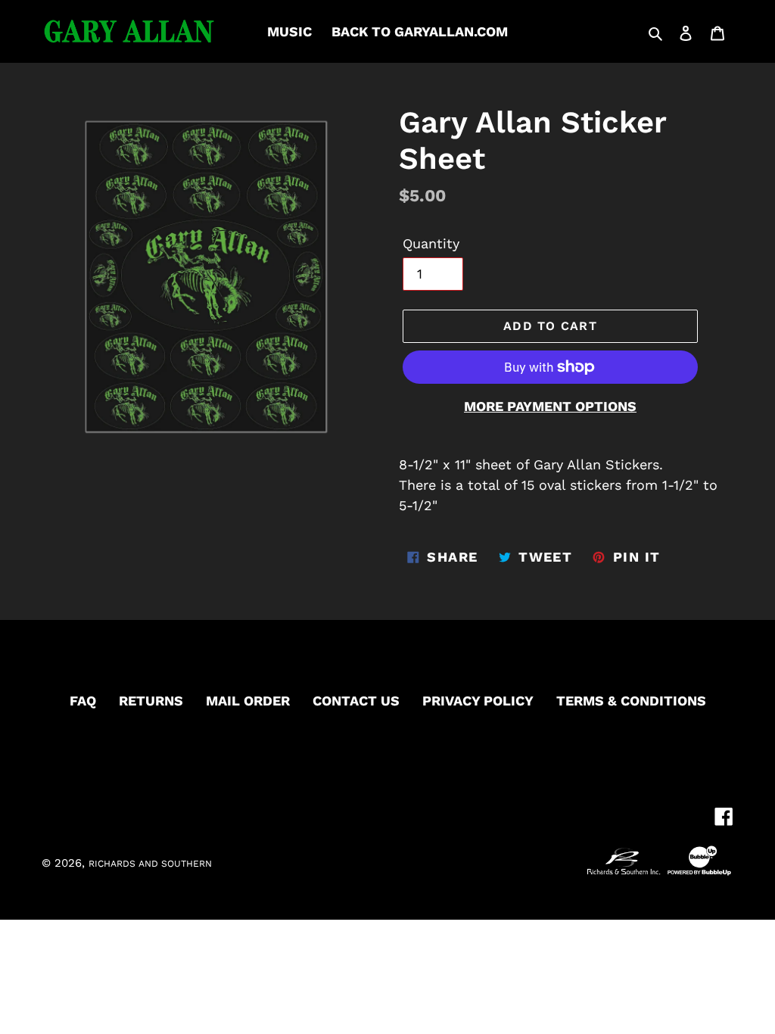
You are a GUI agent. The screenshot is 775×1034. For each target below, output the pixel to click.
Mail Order (248, 701)
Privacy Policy (478, 701)
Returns (151, 701)
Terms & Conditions (631, 701)
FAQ (83, 701)
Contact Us (356, 701)
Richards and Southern (150, 863)
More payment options (550, 406)
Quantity (431, 243)
